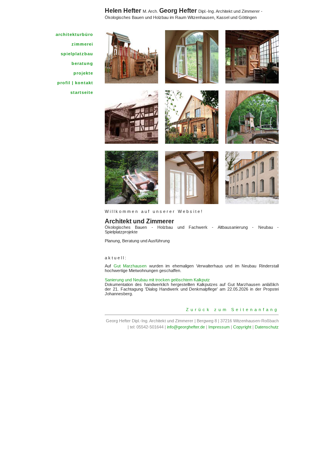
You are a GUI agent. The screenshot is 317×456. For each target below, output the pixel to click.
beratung (82, 63)
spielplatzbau (77, 53)
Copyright (242, 327)
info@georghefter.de (186, 327)
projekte (83, 73)
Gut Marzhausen (130, 266)
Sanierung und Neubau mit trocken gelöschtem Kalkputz (157, 279)
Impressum (219, 327)
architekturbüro (74, 34)
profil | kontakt (75, 82)
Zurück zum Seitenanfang (232, 309)
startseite (81, 92)
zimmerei (82, 44)
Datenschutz (267, 327)
